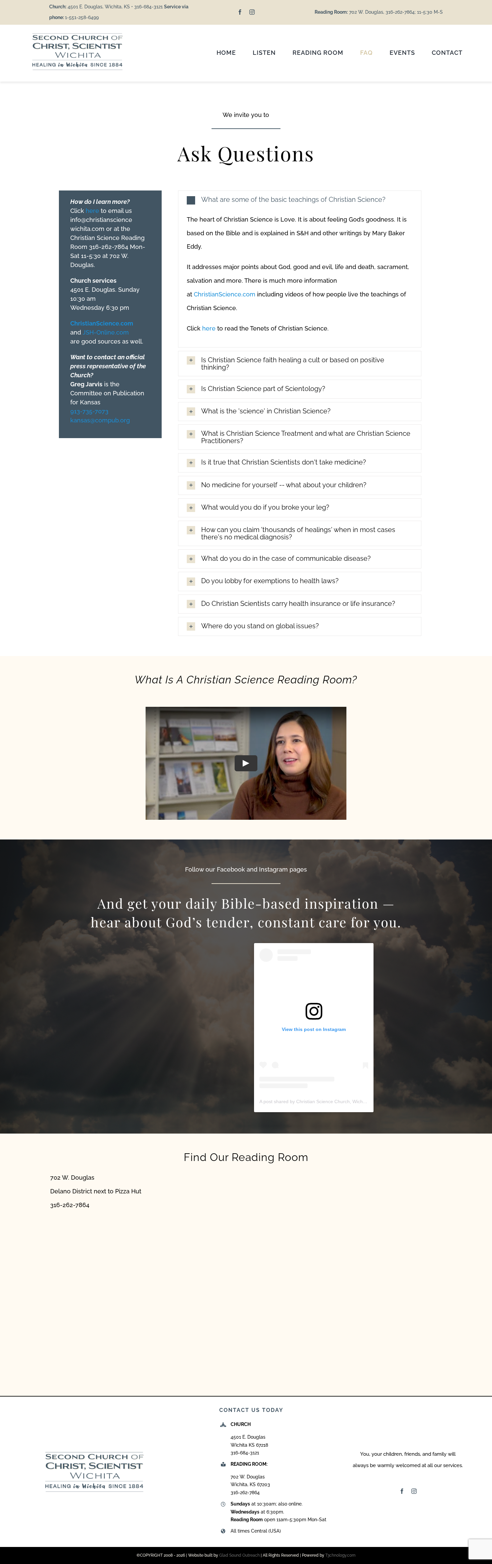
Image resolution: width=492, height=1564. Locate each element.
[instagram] (252, 12)
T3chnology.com (340, 1555)
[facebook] (240, 12)
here (92, 210)
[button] (299, 200)
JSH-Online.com (106, 332)
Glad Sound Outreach (239, 1555)
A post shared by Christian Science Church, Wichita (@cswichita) (327, 1101)
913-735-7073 (89, 411)
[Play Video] (246, 763)
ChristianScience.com (225, 294)
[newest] (77, 34)
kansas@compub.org (100, 420)
